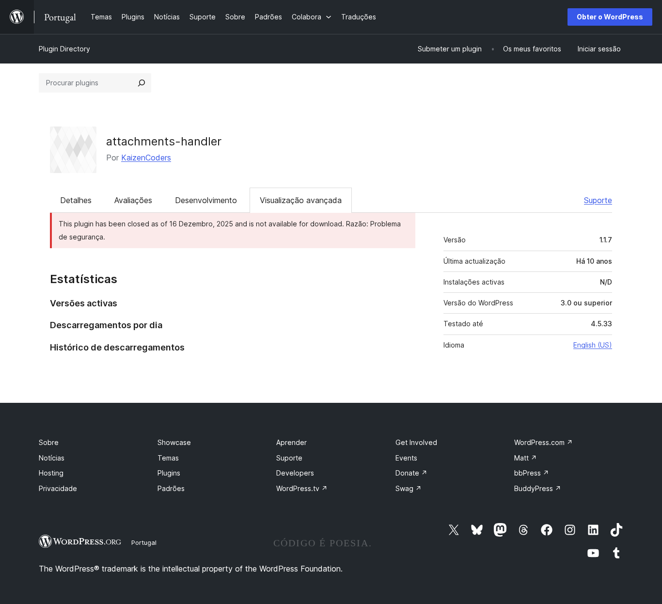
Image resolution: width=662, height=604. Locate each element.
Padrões (171, 488)
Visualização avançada (301, 200)
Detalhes (76, 200)
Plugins (169, 473)
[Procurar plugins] (141, 83)
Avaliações (133, 200)
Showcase (174, 442)
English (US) (592, 345)
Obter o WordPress (610, 17)
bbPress (531, 473)
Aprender (291, 442)
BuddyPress (537, 488)
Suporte (598, 200)
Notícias (51, 458)
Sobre (49, 442)
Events (406, 458)
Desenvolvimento (206, 200)
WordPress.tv (302, 488)
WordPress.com (543, 442)
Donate (411, 473)
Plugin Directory (64, 49)
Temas (168, 458)
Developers (295, 473)
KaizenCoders (146, 157)
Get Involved (416, 442)
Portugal (144, 542)
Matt (525, 458)
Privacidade (58, 488)
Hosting (51, 473)
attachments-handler (163, 141)
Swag (408, 488)
